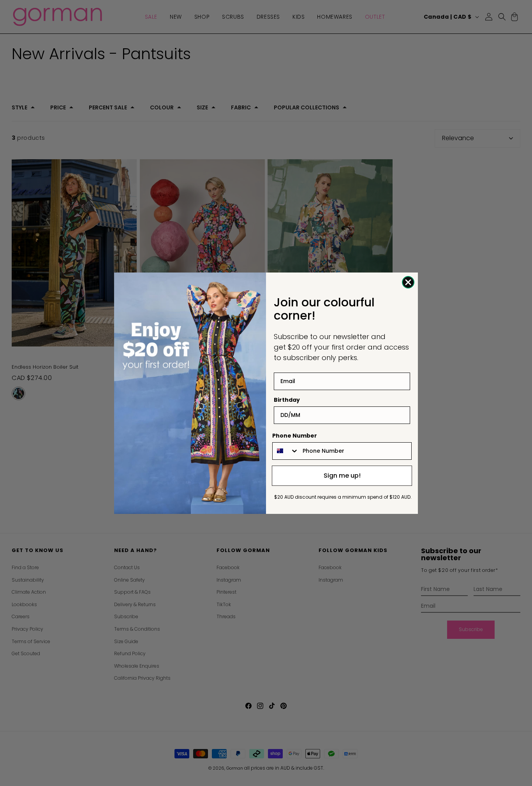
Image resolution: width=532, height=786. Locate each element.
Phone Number (294, 436)
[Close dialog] (408, 282)
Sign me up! (342, 475)
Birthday (287, 400)
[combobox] (286, 451)
